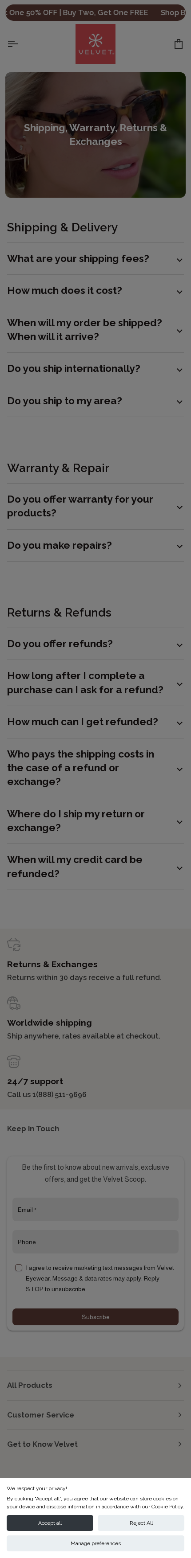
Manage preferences (96, 1543)
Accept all (50, 1523)
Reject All (141, 1523)
